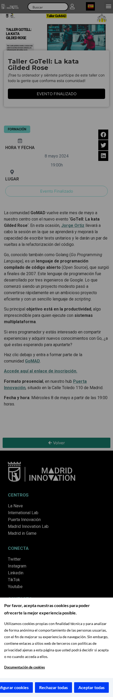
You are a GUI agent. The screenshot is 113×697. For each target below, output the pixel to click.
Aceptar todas (91, 687)
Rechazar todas (53, 687)
